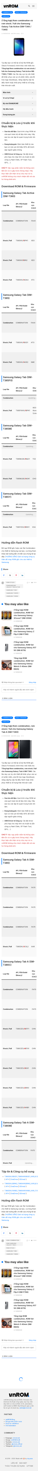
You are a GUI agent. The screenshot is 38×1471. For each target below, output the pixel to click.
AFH (7, 1179)
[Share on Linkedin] (22, 1233)
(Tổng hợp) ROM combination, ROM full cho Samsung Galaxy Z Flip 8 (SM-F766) (24, 630)
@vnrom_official (16, 1444)
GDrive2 (22, 1179)
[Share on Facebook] (4, 1233)
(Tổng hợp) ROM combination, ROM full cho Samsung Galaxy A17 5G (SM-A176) (25, 646)
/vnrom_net (16, 1442)
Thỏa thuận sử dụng (15, 1466)
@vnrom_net (17, 1446)
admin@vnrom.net (25, 1408)
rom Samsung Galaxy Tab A (11, 1244)
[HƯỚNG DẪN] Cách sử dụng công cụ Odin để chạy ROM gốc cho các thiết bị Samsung (18, 559)
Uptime (30, 1466)
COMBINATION (7, 12)
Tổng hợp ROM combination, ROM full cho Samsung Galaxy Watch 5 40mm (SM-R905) (24, 663)
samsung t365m (12, 596)
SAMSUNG (6, 16)
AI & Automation (11, 1425)
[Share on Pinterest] (16, 1233)
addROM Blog (10, 1419)
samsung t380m (12, 1254)
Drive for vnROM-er (12, 1423)
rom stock (10, 582)
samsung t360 (11, 590)
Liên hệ (14, 1463)
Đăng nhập (32, 682)
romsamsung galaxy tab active (13, 586)
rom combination (12, 1240)
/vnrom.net (16, 1438)
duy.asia (30, 1458)
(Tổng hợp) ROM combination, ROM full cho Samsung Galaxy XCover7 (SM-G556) (24, 614)
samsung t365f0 (12, 593)
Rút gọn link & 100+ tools (14, 1421)
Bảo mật (23, 1463)
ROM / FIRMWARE (21, 12)
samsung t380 (11, 1251)
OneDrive (14, 1179)
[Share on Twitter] (10, 1233)
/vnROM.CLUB (15, 1440)
